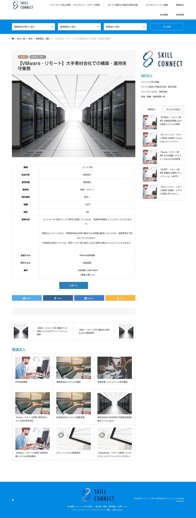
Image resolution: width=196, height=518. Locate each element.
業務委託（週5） (37, 57)
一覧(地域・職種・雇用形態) (105, 506)
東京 (23, 57)
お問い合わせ (117, 510)
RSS (13, 500)
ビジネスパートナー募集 (157, 5)
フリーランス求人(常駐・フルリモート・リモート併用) (75, 5)
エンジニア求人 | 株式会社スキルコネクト (159, 498)
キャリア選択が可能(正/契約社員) (123, 5)
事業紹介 (180, 5)
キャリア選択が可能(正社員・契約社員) (159, 87)
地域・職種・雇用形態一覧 (153, 96)
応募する (74, 285)
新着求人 (152, 109)
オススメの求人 (173, 109)
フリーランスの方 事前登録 (154, 92)
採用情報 (180, 15)
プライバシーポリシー (80, 510)
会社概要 (164, 15)
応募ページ (122, 506)
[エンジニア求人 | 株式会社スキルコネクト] (23, 5)
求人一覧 (21, 39)
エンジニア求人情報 (150, 82)
